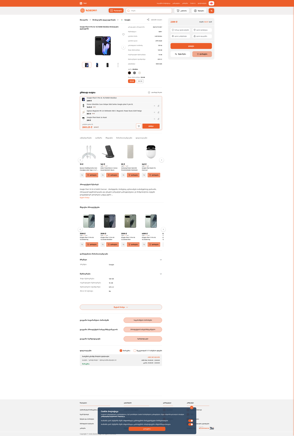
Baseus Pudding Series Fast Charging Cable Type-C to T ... (89, 169)
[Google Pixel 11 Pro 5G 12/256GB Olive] (130, 221)
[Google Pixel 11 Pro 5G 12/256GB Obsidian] (109, 221)
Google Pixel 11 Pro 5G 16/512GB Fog (149, 238)
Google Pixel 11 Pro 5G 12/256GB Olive (128, 238)
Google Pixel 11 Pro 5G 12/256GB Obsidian (107, 238)
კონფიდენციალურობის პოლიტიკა (113, 416)
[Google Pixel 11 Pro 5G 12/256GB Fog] (89, 221)
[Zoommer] (88, 10)
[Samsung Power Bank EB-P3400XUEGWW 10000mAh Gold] (130, 151)
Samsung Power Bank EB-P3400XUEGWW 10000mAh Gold (129, 169)
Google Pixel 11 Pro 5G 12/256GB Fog (87, 238)
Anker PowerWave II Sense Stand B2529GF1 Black (108, 169)
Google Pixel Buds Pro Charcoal (149, 169)
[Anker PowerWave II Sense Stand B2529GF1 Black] (109, 151)
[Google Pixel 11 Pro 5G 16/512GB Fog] (151, 221)
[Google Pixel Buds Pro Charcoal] (151, 151)
